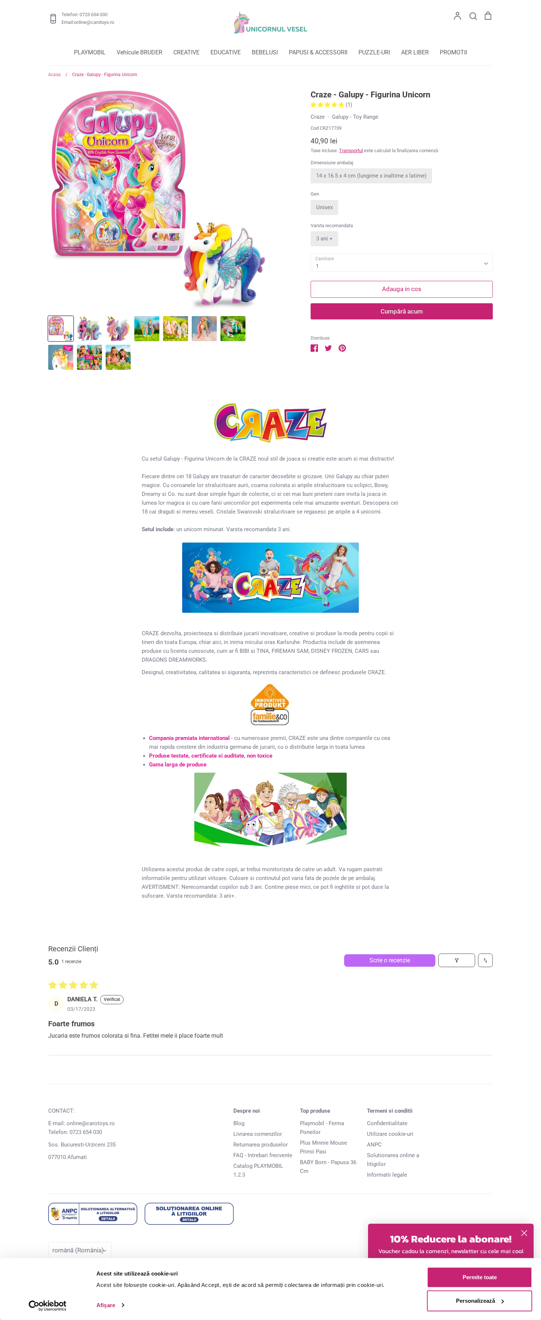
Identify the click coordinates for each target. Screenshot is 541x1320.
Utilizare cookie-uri (390, 1134)
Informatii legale (387, 1174)
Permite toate (480, 1277)
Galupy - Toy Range (355, 117)
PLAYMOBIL (90, 52)
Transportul (351, 150)
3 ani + (324, 238)
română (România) (78, 1250)
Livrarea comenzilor (257, 1134)
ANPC (374, 1144)
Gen (315, 194)
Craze (318, 117)
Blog (238, 1123)
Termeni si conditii (390, 1111)
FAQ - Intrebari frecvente (262, 1155)
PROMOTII (453, 52)
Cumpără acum (402, 311)
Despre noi (246, 1111)
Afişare (105, 1305)
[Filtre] (456, 960)
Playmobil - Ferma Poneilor (322, 1127)
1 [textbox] (317, 266)
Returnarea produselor (260, 1144)
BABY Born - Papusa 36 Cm (328, 1166)
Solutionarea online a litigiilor (393, 1159)
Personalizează (475, 1301)
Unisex (324, 207)
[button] (328, 104)
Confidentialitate (387, 1123)
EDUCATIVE (226, 52)
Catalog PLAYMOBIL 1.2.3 (258, 1170)
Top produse (315, 1111)
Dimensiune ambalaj (332, 162)
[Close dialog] (524, 1233)
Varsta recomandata (332, 225)
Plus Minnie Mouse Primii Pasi (323, 1147)
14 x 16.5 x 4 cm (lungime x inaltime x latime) (371, 175)
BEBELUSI (265, 52)
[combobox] (402, 263)
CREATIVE (186, 52)
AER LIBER (415, 52)
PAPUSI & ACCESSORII (318, 52)
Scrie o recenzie (389, 960)
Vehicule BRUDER (139, 52)
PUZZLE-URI (374, 52)
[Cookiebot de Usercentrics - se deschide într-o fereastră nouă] (47, 1305)
